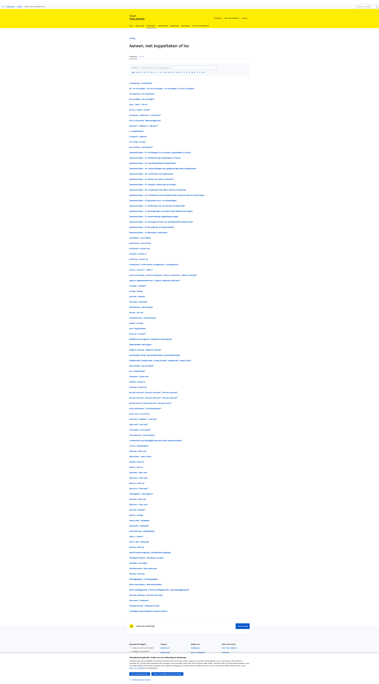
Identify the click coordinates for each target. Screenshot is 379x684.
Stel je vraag (243, 626)
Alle (133, 72)
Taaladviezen (10, 7)
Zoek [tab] (148, 57)
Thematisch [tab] (133, 57)
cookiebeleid (141, 668)
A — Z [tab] (142, 57)
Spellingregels (165, 653)
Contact (244, 18)
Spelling (19, 7)
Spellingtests (195, 648)
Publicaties (218, 18)
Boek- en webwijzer (198, 653)
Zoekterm (135, 68)
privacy (131, 668)
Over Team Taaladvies (231, 18)
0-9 (203, 72)
